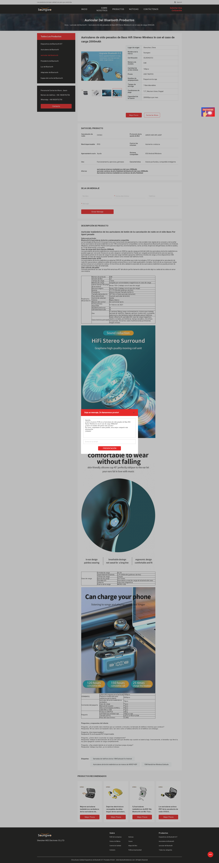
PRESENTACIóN (109, 448)
